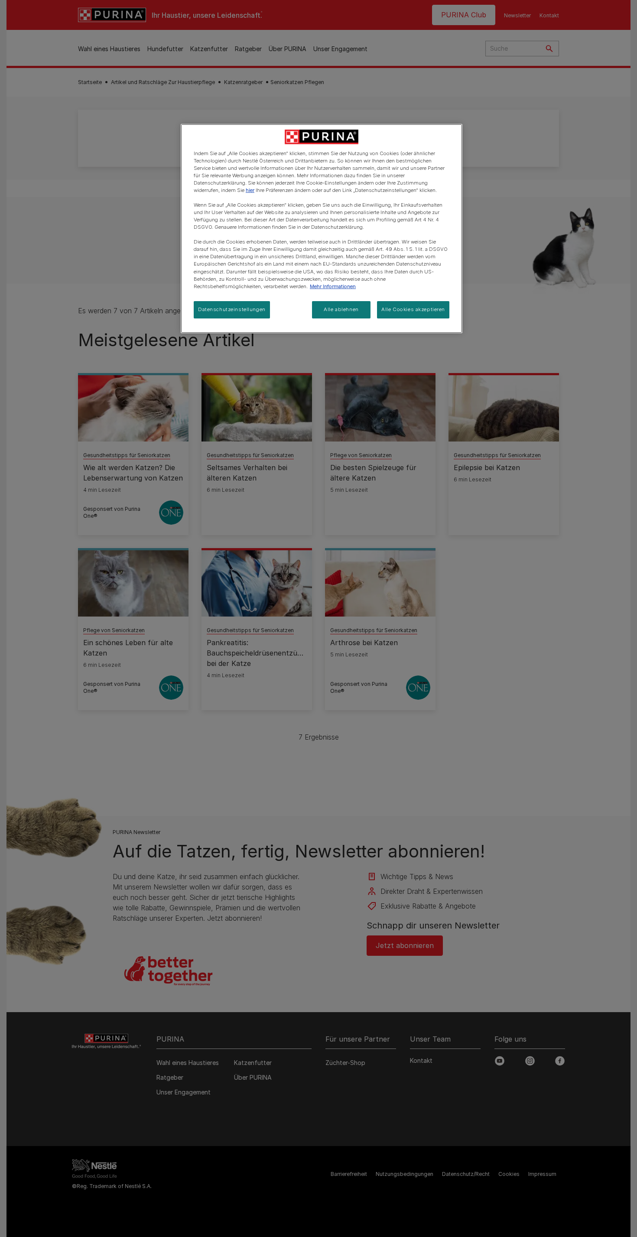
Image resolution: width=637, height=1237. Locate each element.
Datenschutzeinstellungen (232, 309)
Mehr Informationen (333, 286)
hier (250, 190)
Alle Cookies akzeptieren (413, 309)
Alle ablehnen (341, 309)
